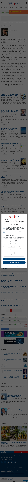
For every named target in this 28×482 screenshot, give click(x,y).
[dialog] (14, 241)
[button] (14, 235)
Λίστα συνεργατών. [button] (11, 247)
